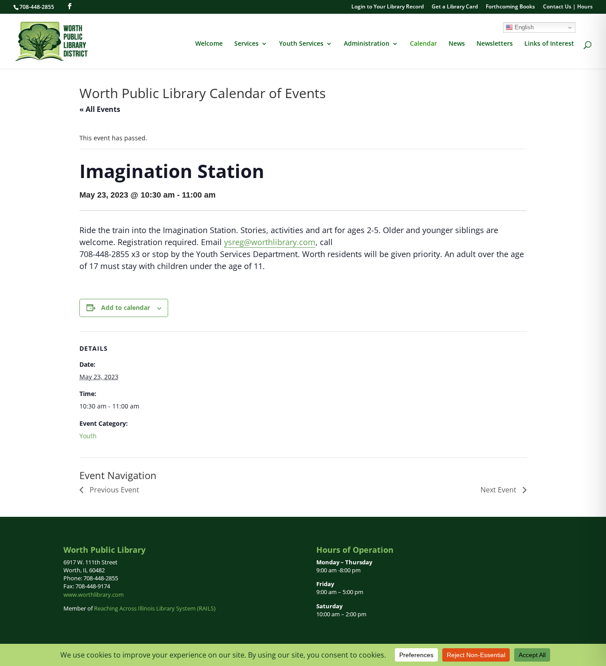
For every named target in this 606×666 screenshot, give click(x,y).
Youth (88, 436)
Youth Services (301, 44)
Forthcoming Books (510, 7)
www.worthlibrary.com (93, 595)
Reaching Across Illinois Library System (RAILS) (155, 608)
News (457, 44)
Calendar (423, 44)
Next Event (499, 490)
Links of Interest (549, 44)
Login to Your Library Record (387, 7)
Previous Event (113, 490)
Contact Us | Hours (568, 7)
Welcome (209, 44)
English (523, 27)
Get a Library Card (455, 7)
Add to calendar (125, 307)
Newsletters (494, 44)
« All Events (99, 109)
